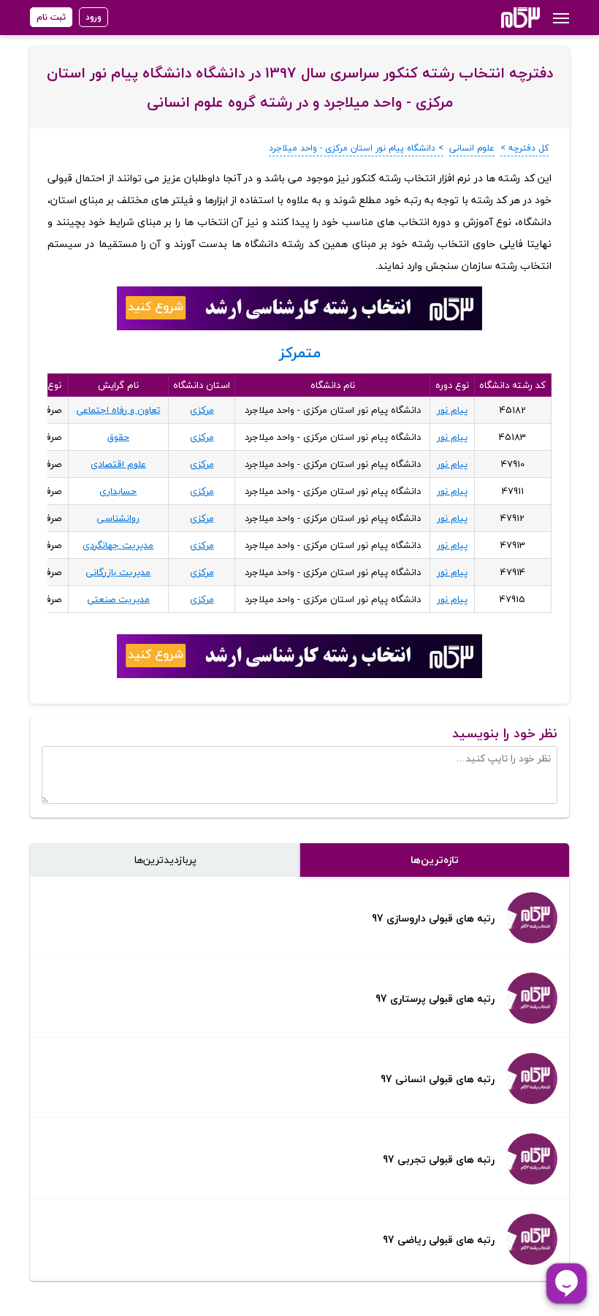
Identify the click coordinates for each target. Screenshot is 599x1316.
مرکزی (202, 410)
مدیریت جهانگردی (118, 545)
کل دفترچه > (524, 148)
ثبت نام (51, 17)
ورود (93, 17)
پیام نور (452, 410)
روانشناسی (118, 518)
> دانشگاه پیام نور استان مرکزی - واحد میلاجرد (356, 148)
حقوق (118, 437)
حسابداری (118, 491)
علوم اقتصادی (118, 464)
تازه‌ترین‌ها (435, 860)
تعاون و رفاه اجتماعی (118, 410)
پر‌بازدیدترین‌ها (165, 860)
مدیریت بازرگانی (117, 572)
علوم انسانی (472, 148)
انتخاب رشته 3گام (501, 17)
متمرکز (300, 352)
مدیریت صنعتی (118, 599)
